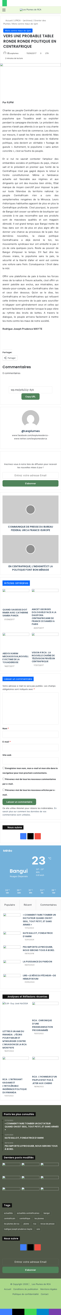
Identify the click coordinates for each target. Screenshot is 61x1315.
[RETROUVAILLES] (31, 1181)
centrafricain (9, 1218)
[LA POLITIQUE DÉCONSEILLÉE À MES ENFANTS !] (11, 1169)
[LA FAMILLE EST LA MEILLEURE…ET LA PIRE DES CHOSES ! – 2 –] (11, 1192)
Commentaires (48, 904)
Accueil (9, 20)
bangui (47, 1213)
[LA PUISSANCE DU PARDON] (11, 966)
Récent (28, 904)
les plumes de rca (11, 1224)
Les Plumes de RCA (41, 1284)
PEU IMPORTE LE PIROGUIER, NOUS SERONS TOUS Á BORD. (39, 948)
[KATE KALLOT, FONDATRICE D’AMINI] (11, 937)
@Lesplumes (12, 53)
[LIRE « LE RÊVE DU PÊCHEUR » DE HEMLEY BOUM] (11, 980)
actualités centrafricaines (28, 1213)
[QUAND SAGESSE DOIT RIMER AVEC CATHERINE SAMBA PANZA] (16, 598)
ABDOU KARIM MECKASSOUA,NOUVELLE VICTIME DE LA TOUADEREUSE (16, 658)
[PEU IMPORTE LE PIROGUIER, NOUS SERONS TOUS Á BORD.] (11, 951)
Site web (7, 755)
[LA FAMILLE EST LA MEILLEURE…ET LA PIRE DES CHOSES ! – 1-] (50, 1181)
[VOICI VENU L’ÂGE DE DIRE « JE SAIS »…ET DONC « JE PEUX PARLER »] (50, 1168)
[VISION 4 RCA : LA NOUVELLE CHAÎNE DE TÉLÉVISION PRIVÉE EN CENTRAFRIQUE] (45, 641)
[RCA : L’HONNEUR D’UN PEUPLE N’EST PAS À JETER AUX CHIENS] (45, 1065)
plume (26, 1224)
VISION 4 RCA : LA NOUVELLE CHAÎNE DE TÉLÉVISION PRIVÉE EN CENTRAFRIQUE (43, 657)
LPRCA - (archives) (23, 20)
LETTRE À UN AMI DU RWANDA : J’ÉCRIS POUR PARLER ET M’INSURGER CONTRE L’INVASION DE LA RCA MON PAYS (15, 1039)
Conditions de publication (25, 1289)
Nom (6, 728)
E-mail (7, 741)
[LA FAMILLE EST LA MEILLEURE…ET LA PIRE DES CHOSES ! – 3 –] (31, 1192)
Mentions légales (48, 1289)
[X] (35, 444)
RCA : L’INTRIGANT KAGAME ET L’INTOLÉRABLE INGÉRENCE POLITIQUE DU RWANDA (15, 1086)
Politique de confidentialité (26, 1294)
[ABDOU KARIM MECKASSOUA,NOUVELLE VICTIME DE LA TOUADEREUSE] (16, 641)
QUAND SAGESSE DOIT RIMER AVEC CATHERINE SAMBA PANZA (15, 612)
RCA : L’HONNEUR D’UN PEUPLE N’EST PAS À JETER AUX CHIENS (44, 1080)
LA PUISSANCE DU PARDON (37, 961)
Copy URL (30, 396)
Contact (44, 1294)
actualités (8, 1213)
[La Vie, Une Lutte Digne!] (50, 1192)
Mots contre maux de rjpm (25, 23)
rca (34, 1224)
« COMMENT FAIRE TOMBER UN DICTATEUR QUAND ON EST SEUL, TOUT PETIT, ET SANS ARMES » (39, 919)
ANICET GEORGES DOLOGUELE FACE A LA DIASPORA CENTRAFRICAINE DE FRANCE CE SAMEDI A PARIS (44, 617)
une (38, 1229)
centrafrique (25, 1218)
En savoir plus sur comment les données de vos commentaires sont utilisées (30, 811)
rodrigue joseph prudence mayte (18, 1229)
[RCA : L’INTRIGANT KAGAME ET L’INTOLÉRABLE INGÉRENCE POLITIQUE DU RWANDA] (16, 1066)
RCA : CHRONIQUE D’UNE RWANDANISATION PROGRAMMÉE (42, 1025)
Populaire (9, 904)
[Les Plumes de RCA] (30, 10)
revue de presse (47, 1224)
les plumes (39, 1218)
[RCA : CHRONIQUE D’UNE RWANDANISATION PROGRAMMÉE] (45, 1009)
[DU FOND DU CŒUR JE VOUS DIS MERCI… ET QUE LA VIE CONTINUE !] (11, 1181)
